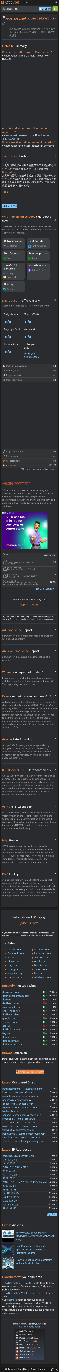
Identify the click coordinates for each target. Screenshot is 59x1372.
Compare (46, 8)
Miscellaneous (37, 265)
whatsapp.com (42, 977)
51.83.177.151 (9, 1189)
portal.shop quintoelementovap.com (23, 1133)
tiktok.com (13, 961)
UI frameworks (13, 241)
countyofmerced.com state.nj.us (21, 1115)
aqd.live (6, 1025)
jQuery (10, 273)
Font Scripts (36, 241)
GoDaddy (11, 289)
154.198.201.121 (10, 138)
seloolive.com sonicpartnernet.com (23, 1137)
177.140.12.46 (9, 1159)
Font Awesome (38, 246)
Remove (12, 1299)
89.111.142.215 (9, 1174)
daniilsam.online (10, 1003)
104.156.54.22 (10, 1204)
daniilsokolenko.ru (11, 1029)
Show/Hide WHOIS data (21, 1293)
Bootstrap (12, 246)
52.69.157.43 (8, 1178)
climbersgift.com (11, 1007)
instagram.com (42, 953)
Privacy (34, 1369)
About (42, 1369)
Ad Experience (29, 630)
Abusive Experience (29, 651)
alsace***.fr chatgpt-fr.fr (17, 1103)
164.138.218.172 (10, 1197)
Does (29, 696)
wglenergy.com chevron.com (19, 1107)
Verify (29, 806)
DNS (29, 874)
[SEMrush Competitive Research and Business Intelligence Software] (16, 483)
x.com (11, 957)
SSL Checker (29, 770)
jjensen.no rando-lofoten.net (19, 1118)
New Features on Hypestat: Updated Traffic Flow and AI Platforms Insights (31, 1250)
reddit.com (40, 961)
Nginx (9, 258)
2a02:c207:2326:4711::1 (15, 1167)
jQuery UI (11, 277)
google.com (14, 949)
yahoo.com (40, 969)
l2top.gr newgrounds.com (17, 1092)
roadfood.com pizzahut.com (19, 1126)
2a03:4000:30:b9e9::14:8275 (18, 1156)
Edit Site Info (10, 205)
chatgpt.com (15, 969)
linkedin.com (40, 965)
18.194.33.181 (9, 1163)
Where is (29, 672)
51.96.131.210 (9, 1208)
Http (29, 840)
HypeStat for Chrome (32, 1071)
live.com (38, 973)
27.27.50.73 (8, 1171)
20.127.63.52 (9, 1186)
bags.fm (6, 1033)
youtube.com (41, 949)
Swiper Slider (37, 270)
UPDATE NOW (29, 605)
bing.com (13, 965)
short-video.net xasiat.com (18, 1122)
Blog (26, 1369)
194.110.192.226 (11, 1193)
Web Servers (11, 253)
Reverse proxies (38, 253)
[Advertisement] (29, 94)
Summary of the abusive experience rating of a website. (26, 658)
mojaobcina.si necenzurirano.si (20, 1096)
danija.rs (6, 999)
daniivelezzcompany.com (15, 995)
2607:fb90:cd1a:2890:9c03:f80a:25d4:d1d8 (26, 1182)
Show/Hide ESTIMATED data (23, 1283)
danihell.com (9, 1037)
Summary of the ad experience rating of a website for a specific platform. (27, 637)
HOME (26, 2)
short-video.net (11, 1010)
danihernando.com (12, 1044)
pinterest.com (15, 977)
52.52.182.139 (9, 1200)
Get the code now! (29, 1326)
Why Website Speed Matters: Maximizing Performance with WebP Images (35, 1236)
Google (29, 739)
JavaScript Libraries (10, 267)
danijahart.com (10, 992)
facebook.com (16, 953)
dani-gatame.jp (10, 1040)
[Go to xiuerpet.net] (3, 23)
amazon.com (41, 957)
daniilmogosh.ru (10, 1014)
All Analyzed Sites (14, 1369)
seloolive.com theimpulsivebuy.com (23, 1141)
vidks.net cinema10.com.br (18, 1130)
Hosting (8, 284)
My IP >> (51, 1214)
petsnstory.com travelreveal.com (22, 1088)
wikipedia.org (15, 973)
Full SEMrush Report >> (45, 589)
